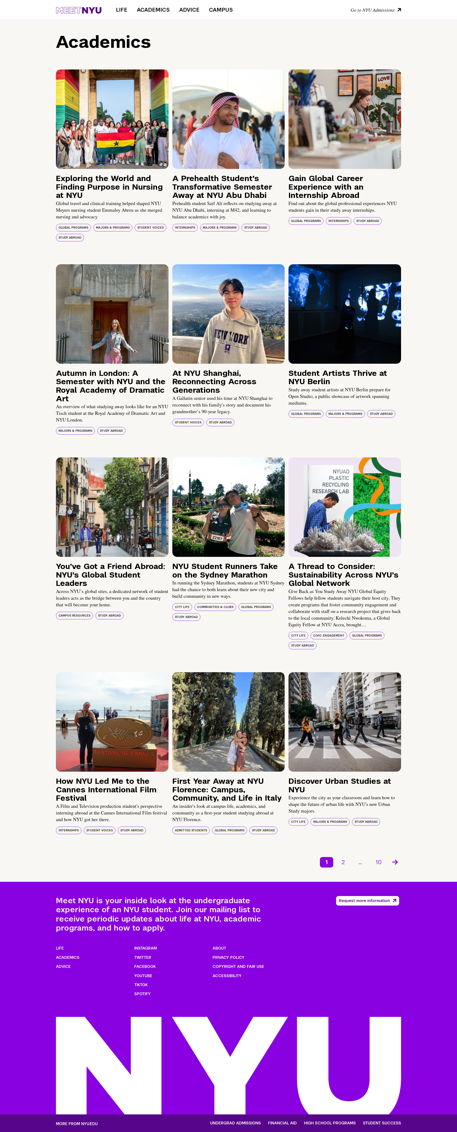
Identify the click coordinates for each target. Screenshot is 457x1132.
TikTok (141, 984)
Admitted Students (191, 830)
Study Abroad (70, 238)
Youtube (143, 975)
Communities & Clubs (215, 607)
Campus (221, 10)
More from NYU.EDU (77, 1123)
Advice (189, 10)
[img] (112, 119)
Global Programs (73, 228)
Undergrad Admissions (235, 1123)
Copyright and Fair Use (238, 966)
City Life (182, 607)
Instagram (145, 948)
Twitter (142, 957)
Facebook (145, 966)
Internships (185, 228)
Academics (153, 10)
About (219, 948)
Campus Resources (74, 615)
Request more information (364, 900)
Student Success (382, 1123)
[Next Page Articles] (395, 861)
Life (121, 10)
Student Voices (150, 228)
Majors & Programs (113, 228)
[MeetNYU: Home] (78, 9)
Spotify (142, 993)
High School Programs (330, 1123)
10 (379, 862)
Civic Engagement (328, 635)
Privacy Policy (228, 957)
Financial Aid (282, 1123)
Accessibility (227, 975)
